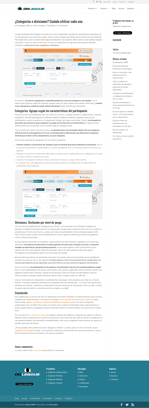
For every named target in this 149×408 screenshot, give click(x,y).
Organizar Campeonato (122, 26)
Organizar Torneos (55, 383)
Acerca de (106, 2)
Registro (130, 8)
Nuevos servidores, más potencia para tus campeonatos (122, 75)
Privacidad (83, 387)
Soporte (114, 376)
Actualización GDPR (120, 62)
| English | (131, 2)
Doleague (43, 42)
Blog (114, 8)
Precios (104, 8)
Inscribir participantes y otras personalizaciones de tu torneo (123, 105)
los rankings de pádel (36, 315)
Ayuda (115, 2)
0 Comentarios (62, 25)
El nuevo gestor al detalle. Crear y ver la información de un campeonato (123, 114)
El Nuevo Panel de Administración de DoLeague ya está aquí (122, 123)
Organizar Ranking (55, 379)
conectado (37, 350)
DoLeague (53, 405)
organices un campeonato (26, 330)
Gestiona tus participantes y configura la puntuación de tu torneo (123, 96)
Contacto (122, 2)
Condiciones (84, 383)
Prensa (82, 379)
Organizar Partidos (55, 376)
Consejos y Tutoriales (46, 25)
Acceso (121, 8)
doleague (22, 25)
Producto (91, 8)
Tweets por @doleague (122, 53)
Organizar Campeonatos (57, 372)
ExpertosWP (30, 405)
